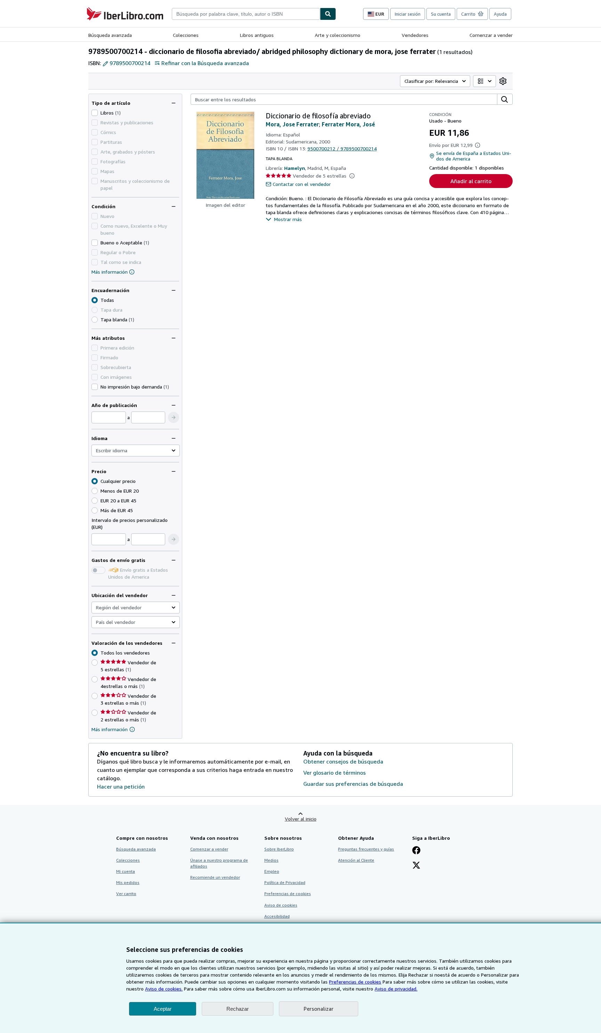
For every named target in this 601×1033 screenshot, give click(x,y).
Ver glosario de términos (334, 772)
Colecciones (186, 35)
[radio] (94, 319)
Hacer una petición (121, 786)
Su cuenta (441, 14)
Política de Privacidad (284, 882)
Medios (271, 860)
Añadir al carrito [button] (470, 181)
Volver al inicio (300, 819)
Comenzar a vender (491, 35)
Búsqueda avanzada (110, 35)
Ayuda (500, 14)
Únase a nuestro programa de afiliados (219, 863)
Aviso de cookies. (164, 989)
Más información (109, 272)
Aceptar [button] (162, 1009)
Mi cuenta (125, 871)
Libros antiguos (257, 35)
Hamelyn (294, 168)
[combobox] (246, 14)
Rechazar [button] (237, 1009)
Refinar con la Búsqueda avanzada (205, 63)
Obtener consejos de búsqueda (343, 761)
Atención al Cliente (356, 860)
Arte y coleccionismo (337, 35)
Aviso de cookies (280, 905)
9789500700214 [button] (130, 63)
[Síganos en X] (416, 865)
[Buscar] (328, 14)
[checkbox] (94, 113)
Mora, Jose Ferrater (292, 124)
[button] (173, 417)
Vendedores (415, 35)
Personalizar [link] (319, 1008)
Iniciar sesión (407, 14)
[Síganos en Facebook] (416, 851)
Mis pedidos (127, 882)
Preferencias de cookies (355, 982)
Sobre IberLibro (279, 849)
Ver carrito (126, 893)
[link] (502, 81)
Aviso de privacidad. (396, 989)
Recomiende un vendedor (215, 877)
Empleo (271, 871)
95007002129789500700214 (342, 148)
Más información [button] (109, 729)
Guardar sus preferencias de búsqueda (353, 783)
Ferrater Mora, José (348, 124)
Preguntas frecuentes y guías (366, 849)
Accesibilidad (277, 916)
